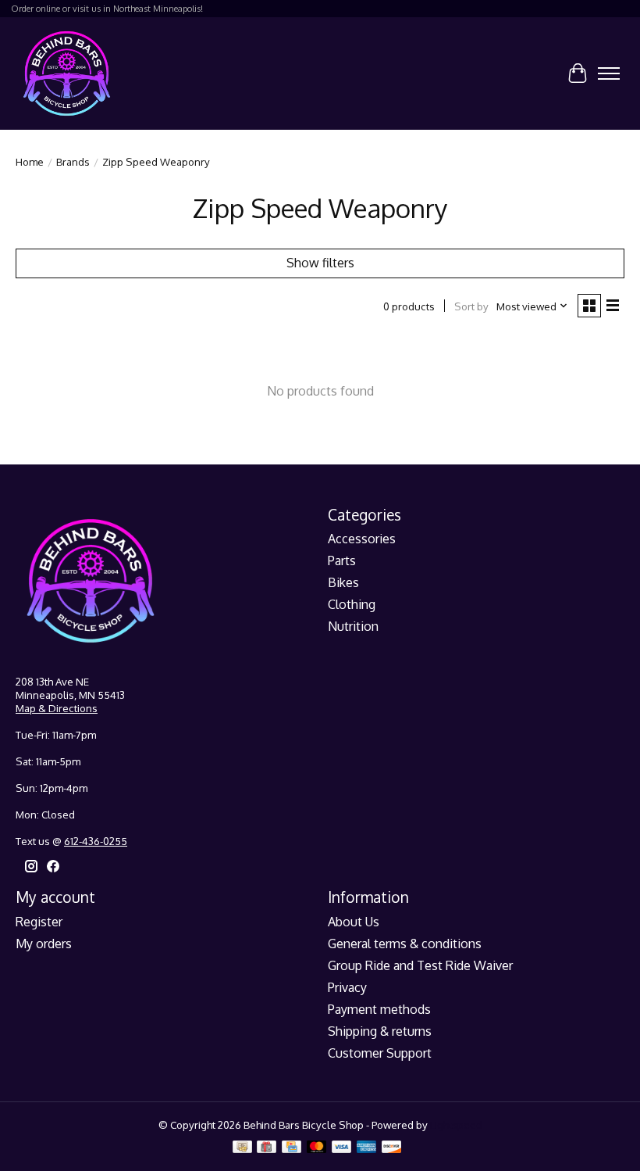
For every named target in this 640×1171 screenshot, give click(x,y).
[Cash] (242, 1148)
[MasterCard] (317, 1148)
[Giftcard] (266, 1148)
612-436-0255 (95, 840)
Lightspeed (456, 1124)
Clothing (351, 604)
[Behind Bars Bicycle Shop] (67, 73)
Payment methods (379, 1009)
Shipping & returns (380, 1031)
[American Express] (367, 1148)
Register (39, 921)
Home (30, 161)
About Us (353, 921)
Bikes (343, 582)
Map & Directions (57, 707)
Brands (73, 161)
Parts (342, 560)
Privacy (347, 987)
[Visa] (342, 1148)
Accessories (362, 538)
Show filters (320, 262)
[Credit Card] (291, 1148)
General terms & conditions (405, 943)
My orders (44, 943)
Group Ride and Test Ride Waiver (420, 965)
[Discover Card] (392, 1148)
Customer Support (380, 1053)
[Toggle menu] (608, 73)
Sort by (471, 306)
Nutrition (353, 626)
